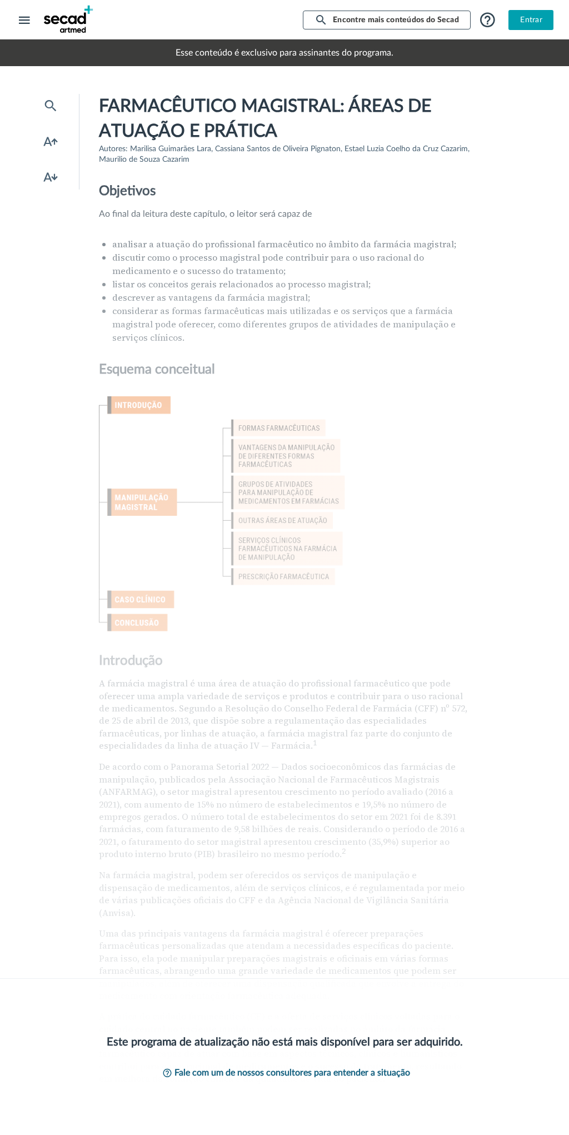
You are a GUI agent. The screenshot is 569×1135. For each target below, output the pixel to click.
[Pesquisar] (50, 106)
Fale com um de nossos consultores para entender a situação (292, 1072)
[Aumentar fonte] (50, 142)
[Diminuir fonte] (50, 177)
